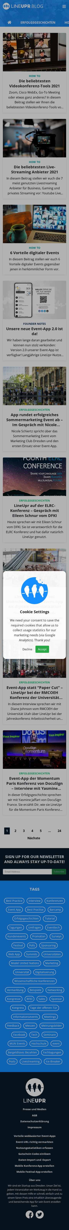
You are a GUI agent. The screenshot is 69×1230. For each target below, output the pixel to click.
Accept (42, 649)
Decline (27, 649)
